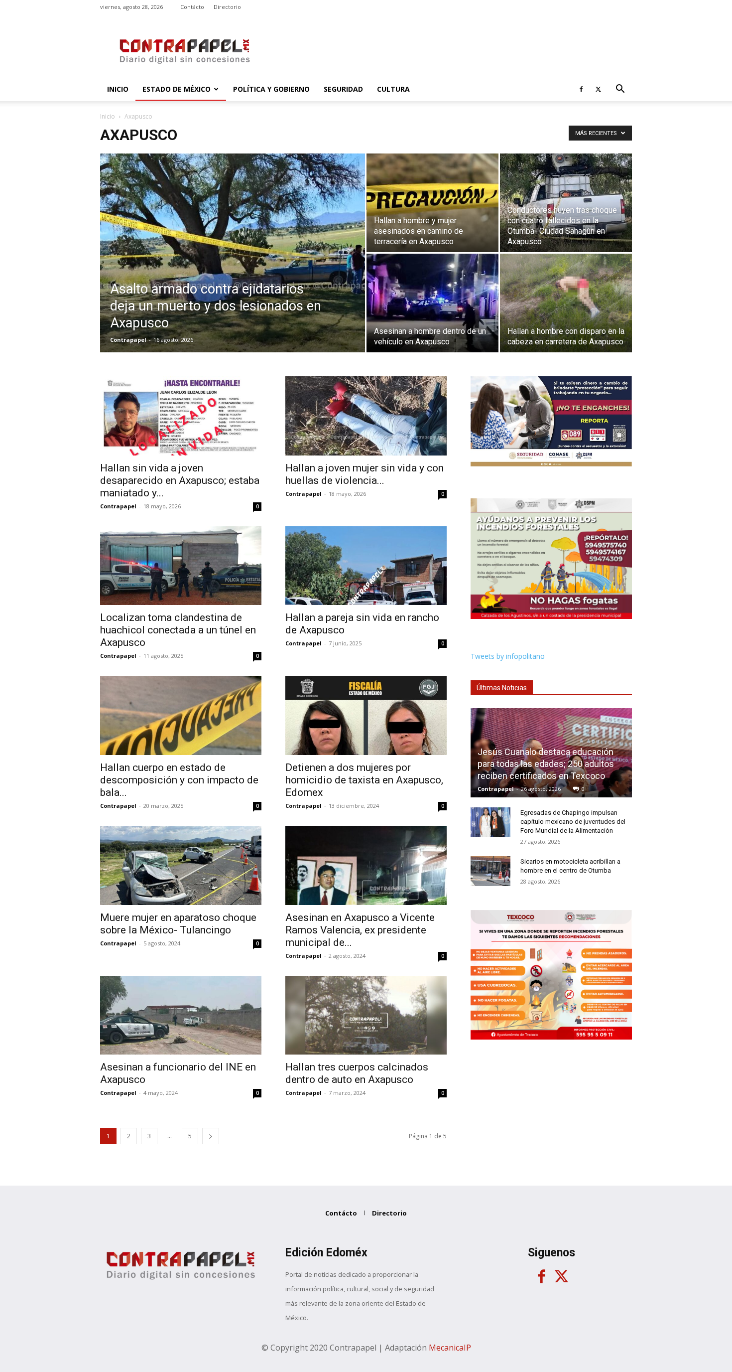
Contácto (192, 6)
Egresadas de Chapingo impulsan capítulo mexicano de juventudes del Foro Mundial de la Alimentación (572, 821)
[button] (620, 90)
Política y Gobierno (271, 89)
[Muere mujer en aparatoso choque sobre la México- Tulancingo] (180, 865)
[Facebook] (581, 89)
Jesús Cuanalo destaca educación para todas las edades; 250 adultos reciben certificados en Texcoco (546, 764)
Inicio (117, 89)
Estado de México (176, 89)
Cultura (393, 89)
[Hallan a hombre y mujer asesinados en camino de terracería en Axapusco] (432, 202)
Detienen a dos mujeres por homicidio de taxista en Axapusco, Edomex (364, 780)
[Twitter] (598, 89)
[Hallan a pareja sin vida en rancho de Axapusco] (366, 566)
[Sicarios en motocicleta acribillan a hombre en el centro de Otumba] (490, 871)
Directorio (227, 6)
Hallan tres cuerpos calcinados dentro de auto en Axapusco (356, 1073)
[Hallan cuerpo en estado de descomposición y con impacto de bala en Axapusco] (180, 715)
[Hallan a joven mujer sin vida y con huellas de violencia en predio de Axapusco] (366, 416)
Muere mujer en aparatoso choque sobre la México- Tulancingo (178, 924)
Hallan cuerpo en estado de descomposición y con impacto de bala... (179, 780)
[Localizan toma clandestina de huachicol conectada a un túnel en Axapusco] (180, 566)
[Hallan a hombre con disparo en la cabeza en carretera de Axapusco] (566, 303)
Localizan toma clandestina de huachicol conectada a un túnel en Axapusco (178, 629)
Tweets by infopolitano (508, 656)
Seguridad (343, 89)
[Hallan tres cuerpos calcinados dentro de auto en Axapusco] (366, 1015)
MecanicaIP (450, 1347)
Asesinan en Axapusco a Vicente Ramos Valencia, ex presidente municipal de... (360, 930)
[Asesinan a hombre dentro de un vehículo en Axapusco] (432, 303)
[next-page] (210, 1136)
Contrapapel (128, 339)
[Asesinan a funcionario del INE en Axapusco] (180, 1015)
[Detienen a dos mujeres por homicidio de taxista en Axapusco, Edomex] (366, 715)
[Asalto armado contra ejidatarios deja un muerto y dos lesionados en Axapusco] (232, 268)
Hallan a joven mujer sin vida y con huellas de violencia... (364, 474)
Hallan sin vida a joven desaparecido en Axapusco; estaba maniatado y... (179, 480)
